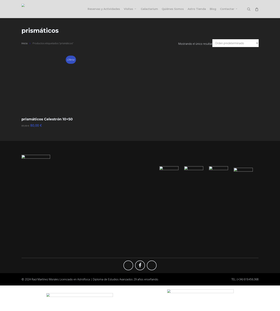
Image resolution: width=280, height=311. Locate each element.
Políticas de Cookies (218, 218)
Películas (90, 218)
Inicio (25, 43)
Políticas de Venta (216, 229)
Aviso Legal (212, 224)
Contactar (212, 195)
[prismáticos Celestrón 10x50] (50, 85)
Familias (90, 206)
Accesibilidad (214, 235)
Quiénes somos (95, 229)
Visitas (89, 201)
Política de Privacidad (219, 212)
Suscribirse (152, 195)
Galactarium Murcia (157, 212)
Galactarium (92, 224)
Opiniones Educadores (160, 229)
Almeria (210, 201)
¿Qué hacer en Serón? (219, 206)
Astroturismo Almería (158, 224)
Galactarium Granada (159, 206)
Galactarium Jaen (156, 218)
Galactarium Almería (158, 201)
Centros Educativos (97, 212)
